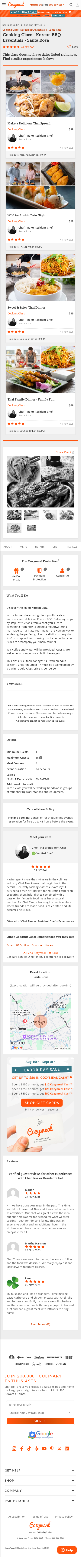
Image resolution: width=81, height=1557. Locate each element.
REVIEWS (72, 546)
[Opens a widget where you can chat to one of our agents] (67, 1550)
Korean (49, 945)
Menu (23, 546)
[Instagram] (14, 1448)
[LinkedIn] (67, 1448)
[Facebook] (22, 1448)
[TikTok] (29, 1448)
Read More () (40, 1324)
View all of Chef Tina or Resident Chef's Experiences (40, 921)
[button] (4, 4)
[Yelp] (37, 1448)
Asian (10, 945)
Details (40, 546)
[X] (59, 1448)
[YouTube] (44, 1448)
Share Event (63, 452)
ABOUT (8, 546)
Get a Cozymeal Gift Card (42, 953)
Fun (26, 945)
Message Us (36, 4)
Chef (56, 546)
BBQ (19, 945)
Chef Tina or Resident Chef (49, 847)
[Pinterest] (52, 1448)
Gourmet (37, 945)
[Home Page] (16, 5)
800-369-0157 (56, 4)
